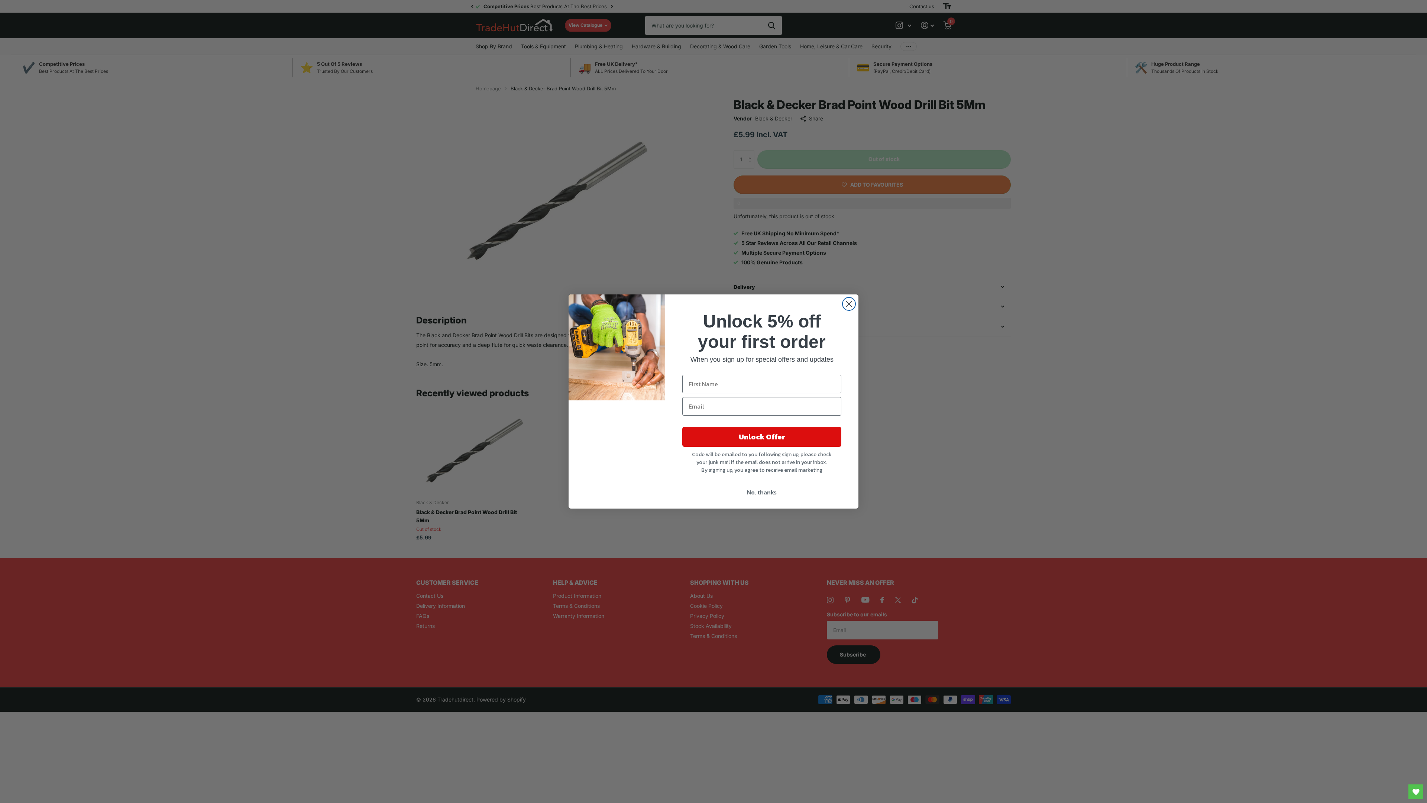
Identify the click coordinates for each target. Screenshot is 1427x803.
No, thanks (762, 492)
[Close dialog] (848, 303)
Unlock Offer (762, 436)
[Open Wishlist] (1415, 791)
